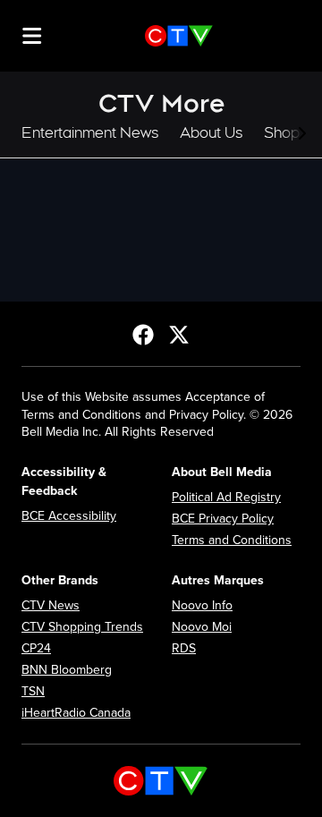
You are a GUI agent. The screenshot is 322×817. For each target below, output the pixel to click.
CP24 (36, 648)
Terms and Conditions (232, 540)
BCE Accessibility (68, 515)
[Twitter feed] (179, 334)
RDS (184, 648)
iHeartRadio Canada (76, 712)
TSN (33, 691)
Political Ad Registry (226, 497)
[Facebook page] (143, 334)
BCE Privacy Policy (223, 518)
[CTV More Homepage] (179, 36)
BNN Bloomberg (66, 669)
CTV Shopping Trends (82, 626)
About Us (211, 132)
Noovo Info (202, 605)
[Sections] (32, 36)
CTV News (50, 605)
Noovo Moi (202, 626)
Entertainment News (89, 132)
